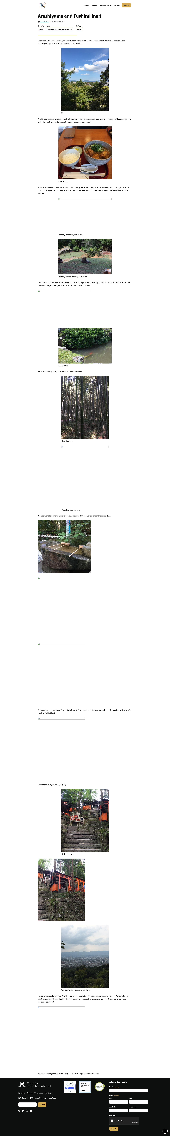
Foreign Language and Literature (60, 29)
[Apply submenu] (97, 5)
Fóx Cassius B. (44, 22)
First (110, 1098)
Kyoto (79, 29)
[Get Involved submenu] (111, 5)
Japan (41, 29)
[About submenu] (89, 5)
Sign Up (114, 1129)
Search (42, 1105)
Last (130, 1098)
